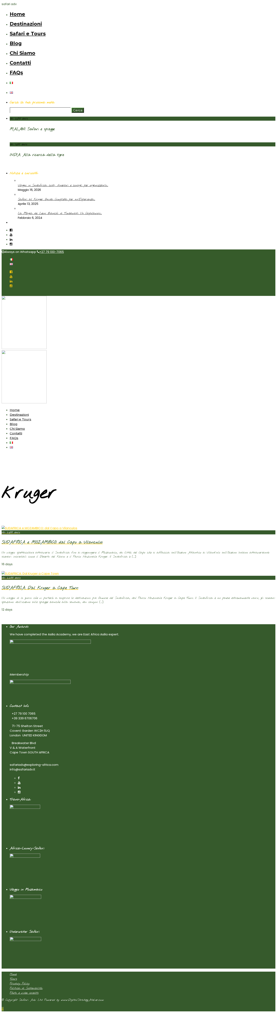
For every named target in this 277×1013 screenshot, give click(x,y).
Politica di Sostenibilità (26, 988)
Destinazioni (26, 24)
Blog (16, 43)
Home (17, 14)
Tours (13, 979)
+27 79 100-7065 (51, 252)
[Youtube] (11, 235)
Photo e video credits (24, 993)
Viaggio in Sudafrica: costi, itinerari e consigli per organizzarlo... (63, 185)
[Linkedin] (11, 239)
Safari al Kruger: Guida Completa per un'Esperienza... (56, 199)
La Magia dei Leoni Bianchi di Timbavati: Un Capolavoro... (60, 213)
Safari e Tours (28, 34)
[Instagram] (11, 244)
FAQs (16, 72)
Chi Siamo (22, 53)
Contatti (20, 63)
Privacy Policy (20, 984)
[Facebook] (19, 778)
